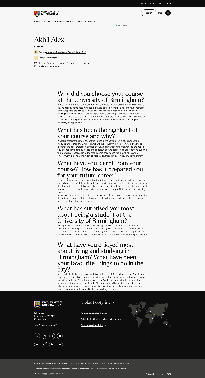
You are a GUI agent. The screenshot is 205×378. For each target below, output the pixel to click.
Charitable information (98, 368)
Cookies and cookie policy (117, 368)
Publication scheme (41, 368)
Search (149, 13)
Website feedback (41, 374)
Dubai (168, 3)
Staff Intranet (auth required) (80, 363)
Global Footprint (95, 302)
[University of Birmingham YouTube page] (60, 344)
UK (160, 3)
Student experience (63, 21)
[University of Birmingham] (47, 13)
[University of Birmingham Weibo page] (44, 344)
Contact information (57, 374)
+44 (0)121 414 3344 (47, 324)
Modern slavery (52, 363)
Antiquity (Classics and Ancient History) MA (66, 52)
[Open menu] (168, 13)
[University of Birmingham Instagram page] (37, 336)
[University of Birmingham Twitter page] (52, 336)
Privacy (37, 363)
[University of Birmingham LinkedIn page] (44, 336)
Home (37, 21)
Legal (43, 363)
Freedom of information (80, 368)
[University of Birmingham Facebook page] (60, 336)
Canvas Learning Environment (118, 363)
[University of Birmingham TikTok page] (37, 344)
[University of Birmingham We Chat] (52, 344)
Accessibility (63, 363)
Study (47, 21)
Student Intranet (99, 363)
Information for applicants (60, 368)
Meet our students (86, 21)
